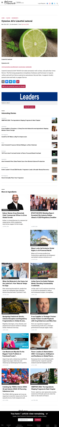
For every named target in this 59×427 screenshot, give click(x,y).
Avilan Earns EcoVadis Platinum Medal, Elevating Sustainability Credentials (42, 283)
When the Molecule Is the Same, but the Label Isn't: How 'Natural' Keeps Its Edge (15, 283)
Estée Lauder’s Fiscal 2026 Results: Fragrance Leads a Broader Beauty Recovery (25, 169)
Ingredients (15, 18)
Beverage (4, 151)
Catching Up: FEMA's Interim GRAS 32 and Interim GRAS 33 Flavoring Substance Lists (15, 389)
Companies (34, 348)
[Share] (6, 81)
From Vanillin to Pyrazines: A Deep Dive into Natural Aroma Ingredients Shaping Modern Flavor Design (25, 129)
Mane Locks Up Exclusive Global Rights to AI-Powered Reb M (42, 249)
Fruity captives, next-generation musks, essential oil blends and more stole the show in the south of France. (43, 393)
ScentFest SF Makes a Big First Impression (14, 137)
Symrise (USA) (25, 24)
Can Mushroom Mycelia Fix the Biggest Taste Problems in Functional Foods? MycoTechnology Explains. (13, 354)
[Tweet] (14, 81)
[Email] (3, 81)
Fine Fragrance (5, 134)
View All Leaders (29, 107)
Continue (37, 419)
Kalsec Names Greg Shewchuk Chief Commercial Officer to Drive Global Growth (15, 215)
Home (3, 18)
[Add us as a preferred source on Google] (17, 81)
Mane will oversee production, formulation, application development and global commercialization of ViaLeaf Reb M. (43, 255)
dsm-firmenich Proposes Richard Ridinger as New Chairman (19, 145)
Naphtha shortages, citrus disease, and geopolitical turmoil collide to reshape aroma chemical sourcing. (14, 325)
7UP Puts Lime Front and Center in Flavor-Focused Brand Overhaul (21, 153)
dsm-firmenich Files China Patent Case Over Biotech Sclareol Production (23, 161)
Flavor (8, 18)
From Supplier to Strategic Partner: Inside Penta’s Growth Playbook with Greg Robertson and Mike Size (43, 319)
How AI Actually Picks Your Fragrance (13, 178)
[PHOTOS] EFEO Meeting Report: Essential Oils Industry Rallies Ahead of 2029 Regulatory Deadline (43, 215)
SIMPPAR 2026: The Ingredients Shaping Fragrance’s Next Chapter (21, 120)
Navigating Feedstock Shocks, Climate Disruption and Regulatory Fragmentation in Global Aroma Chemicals (15, 319)
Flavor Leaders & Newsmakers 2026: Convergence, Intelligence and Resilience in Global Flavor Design (42, 354)
